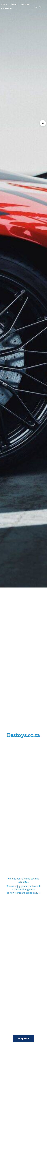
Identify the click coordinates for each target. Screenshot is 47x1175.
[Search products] (42, 123)
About (14, 4)
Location (25, 4)
